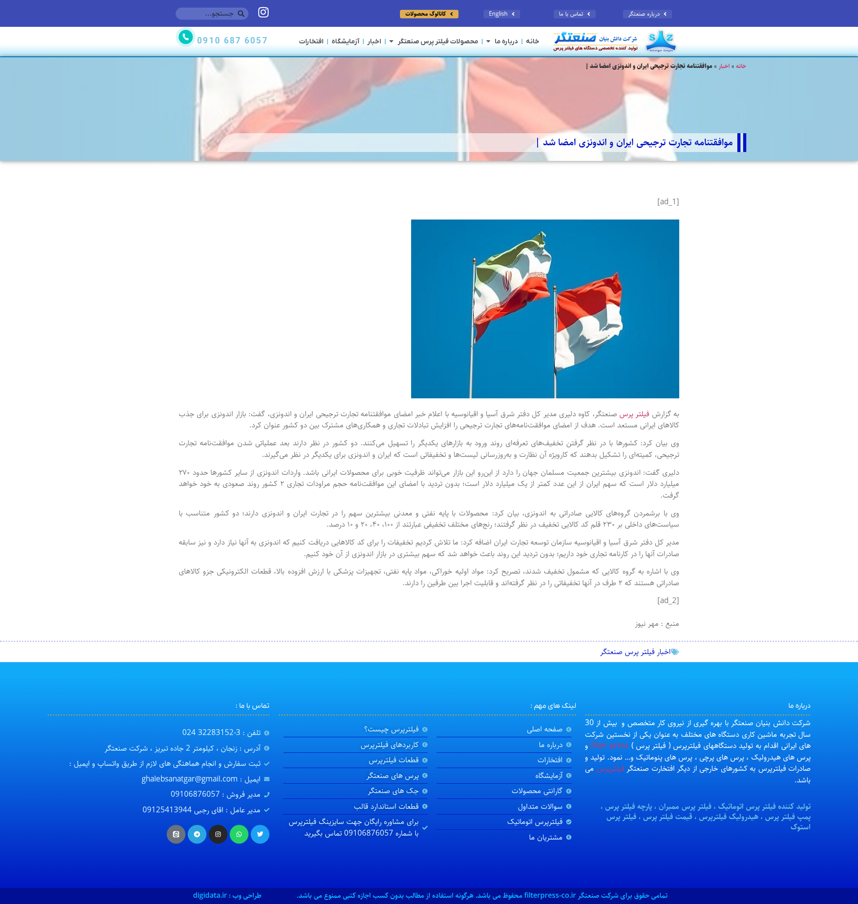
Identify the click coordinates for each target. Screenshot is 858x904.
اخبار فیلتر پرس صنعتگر (635, 652)
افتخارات (311, 41)
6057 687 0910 (232, 41)
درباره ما (506, 41)
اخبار (374, 41)
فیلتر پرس (634, 414)
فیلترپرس (610, 768)
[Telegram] (197, 834)
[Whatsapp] (239, 834)
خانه (532, 41)
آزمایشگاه (345, 41)
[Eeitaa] (176, 834)
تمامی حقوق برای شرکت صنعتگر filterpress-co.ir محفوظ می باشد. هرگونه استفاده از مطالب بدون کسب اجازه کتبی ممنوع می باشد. (482, 895)
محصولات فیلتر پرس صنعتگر (438, 41)
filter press (610, 746)
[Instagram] (218, 834)
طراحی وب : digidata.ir (227, 895)
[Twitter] (260, 834)
